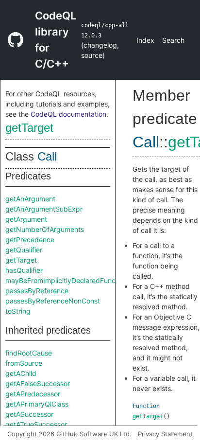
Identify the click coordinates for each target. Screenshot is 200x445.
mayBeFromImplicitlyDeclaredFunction (66, 280)
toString (18, 311)
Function (146, 406)
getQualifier (23, 250)
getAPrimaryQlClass (36, 404)
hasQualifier (24, 270)
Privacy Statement (165, 434)
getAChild (20, 373)
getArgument (26, 219)
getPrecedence (29, 239)
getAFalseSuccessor (37, 383)
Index (145, 40)
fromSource (23, 363)
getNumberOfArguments (44, 229)
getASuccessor (29, 414)
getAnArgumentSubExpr (44, 209)
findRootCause (28, 353)
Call (47, 156)
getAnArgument (30, 199)
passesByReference (36, 290)
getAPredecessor (32, 394)
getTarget (29, 127)
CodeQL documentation (68, 114)
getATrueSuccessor (36, 424)
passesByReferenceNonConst (52, 301)
